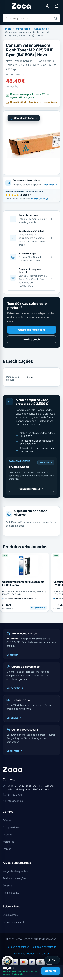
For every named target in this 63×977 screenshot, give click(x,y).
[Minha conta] (47, 6)
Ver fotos (49, 184)
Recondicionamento (14, 922)
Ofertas (7, 820)
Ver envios (13, 717)
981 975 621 (13, 638)
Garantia (7, 885)
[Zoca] (21, 6)
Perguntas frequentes (15, 871)
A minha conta (11, 892)
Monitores (8, 841)
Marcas (7, 848)
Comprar (50, 970)
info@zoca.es (15, 800)
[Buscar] (55, 18)
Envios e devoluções (14, 878)
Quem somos (10, 914)
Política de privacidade (44, 946)
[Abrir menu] (5, 6)
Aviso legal (43, 953)
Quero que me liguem (31, 329)
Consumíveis (41, 28)
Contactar (13, 654)
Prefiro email (31, 339)
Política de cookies (24, 953)
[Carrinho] (56, 6)
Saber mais (14, 750)
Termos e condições (18, 946)
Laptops (7, 834)
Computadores (11, 827)
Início (8, 28)
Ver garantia (14, 688)
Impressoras (22, 28)
